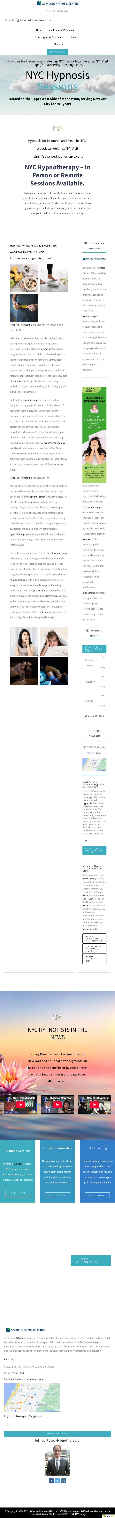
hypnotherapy (31, 400)
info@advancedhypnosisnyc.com (31, 20)
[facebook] (51, 1480)
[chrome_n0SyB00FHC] (94, 759)
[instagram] (63, 1480)
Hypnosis (100, 267)
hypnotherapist (90, 316)
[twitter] (57, 1480)
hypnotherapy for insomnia (47, 590)
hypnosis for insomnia (54, 442)
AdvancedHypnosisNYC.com (44, 1511)
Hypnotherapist (72, 1511)
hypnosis (86, 539)
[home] (94, 259)
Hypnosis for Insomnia (23, 61)
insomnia (45, 348)
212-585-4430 (96, 715)
